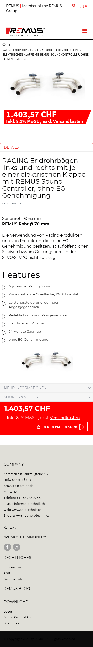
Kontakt (10, 527)
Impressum (12, 567)
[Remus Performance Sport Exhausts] (25, 32)
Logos (8, 611)
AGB (7, 573)
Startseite (4, 45)
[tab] (46, 147)
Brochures (11, 623)
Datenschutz (13, 579)
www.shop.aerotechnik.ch (32, 515)
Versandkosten (68, 121)
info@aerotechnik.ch (29, 503)
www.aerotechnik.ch (27, 509)
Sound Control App (18, 617)
